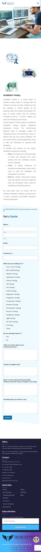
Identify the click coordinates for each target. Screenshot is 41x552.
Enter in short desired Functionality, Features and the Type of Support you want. (20, 381)
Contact (5, 498)
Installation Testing (12, 315)
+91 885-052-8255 (7, 470)
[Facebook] (12, 548)
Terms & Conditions (8, 475)
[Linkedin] (18, 548)
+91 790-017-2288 (7, 467)
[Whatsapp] (28, 548)
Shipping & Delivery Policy (10, 480)
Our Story (6, 501)
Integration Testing (13, 298)
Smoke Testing (11, 291)
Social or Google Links (12, 364)
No (7, 340)
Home (5, 489)
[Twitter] (22, 548)
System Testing (11, 281)
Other (8, 329)
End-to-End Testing (13, 267)
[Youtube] (25, 548)
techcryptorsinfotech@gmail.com (12, 464)
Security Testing (12, 311)
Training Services (9, 495)
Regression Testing (12, 294)
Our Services (7, 492)
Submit (7, 417)
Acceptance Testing (13, 301)
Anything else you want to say (14, 399)
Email (5, 243)
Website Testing (12, 274)
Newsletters (7, 507)
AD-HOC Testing (12, 322)
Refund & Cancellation (8, 472)
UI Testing (9, 325)
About (22, 489)
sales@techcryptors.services (11, 461)
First (4, 232)
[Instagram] (15, 548)
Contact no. (8, 253)
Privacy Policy (6, 478)
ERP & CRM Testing (12, 270)
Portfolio (23, 492)
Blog (21, 495)
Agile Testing (10, 318)
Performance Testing (13, 308)
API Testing (10, 284)
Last (4, 238)
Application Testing (13, 277)
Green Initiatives (8, 504)
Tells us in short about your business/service (13, 346)
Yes (7, 337)
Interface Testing (12, 305)
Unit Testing (10, 287)
